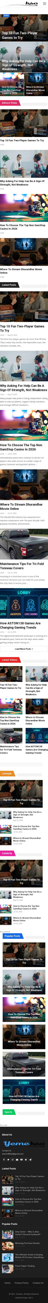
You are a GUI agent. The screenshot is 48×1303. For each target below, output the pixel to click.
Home (7, 1283)
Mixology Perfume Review (27, 1243)
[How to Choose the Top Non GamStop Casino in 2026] (24, 208)
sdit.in (30, 1298)
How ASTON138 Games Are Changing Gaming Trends (24, 1098)
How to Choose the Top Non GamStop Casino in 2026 (12, 90)
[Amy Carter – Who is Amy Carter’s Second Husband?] (7, 1234)
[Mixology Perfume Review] (7, 1246)
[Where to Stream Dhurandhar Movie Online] (24, 252)
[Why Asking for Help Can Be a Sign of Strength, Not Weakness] (24, 164)
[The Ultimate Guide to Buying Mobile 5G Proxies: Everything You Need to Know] (7, 1257)
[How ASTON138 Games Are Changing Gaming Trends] (24, 603)
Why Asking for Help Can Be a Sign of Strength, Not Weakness (23, 65)
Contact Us (38, 1283)
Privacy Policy (21, 1283)
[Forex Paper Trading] (7, 1269)
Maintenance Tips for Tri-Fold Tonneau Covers (24, 1070)
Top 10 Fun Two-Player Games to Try (22, 140)
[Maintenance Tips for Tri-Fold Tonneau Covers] (24, 544)
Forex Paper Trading (25, 1266)
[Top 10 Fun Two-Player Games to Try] (24, 123)
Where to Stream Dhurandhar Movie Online (35, 90)
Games (6, 15)
